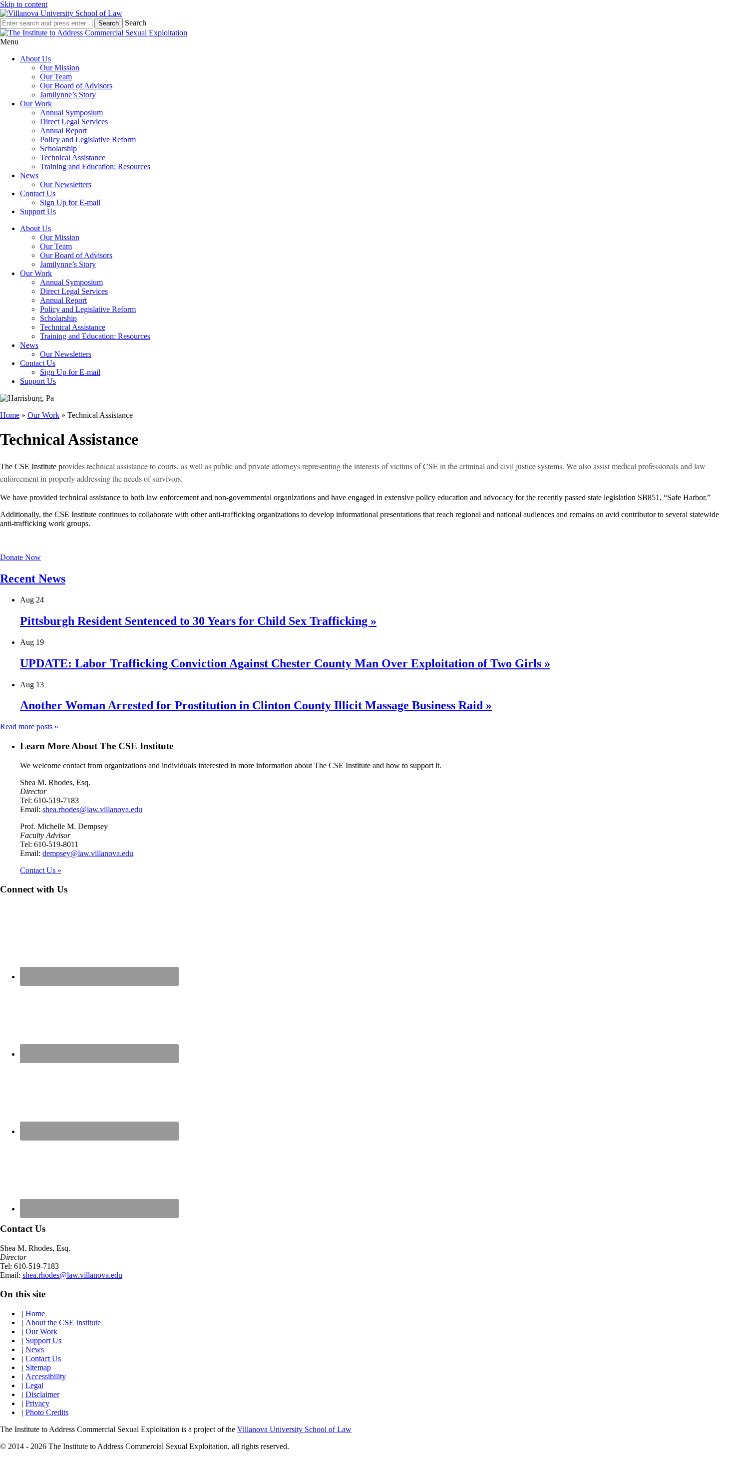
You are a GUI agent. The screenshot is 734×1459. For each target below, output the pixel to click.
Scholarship (58, 148)
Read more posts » (29, 726)
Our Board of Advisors (76, 85)
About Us (35, 58)
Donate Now (20, 557)
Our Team (56, 76)
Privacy (37, 1403)
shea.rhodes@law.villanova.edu (92, 809)
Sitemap (38, 1367)
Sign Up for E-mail (70, 202)
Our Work (36, 103)
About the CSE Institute (63, 1322)
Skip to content (23, 4)
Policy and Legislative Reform (88, 139)
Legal (34, 1385)
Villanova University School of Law (294, 1429)
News (29, 175)
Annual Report (63, 130)
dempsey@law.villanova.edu (87, 853)
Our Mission (59, 67)
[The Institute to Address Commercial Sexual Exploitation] (61, 13)
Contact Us (37, 193)
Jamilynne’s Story (68, 94)
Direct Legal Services (74, 121)
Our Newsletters (65, 184)
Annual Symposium (71, 112)
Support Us (38, 211)
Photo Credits (46, 1412)
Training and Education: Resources (95, 166)
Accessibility (45, 1376)
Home (9, 415)
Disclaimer (42, 1394)
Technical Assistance (72, 157)
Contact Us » (40, 870)
